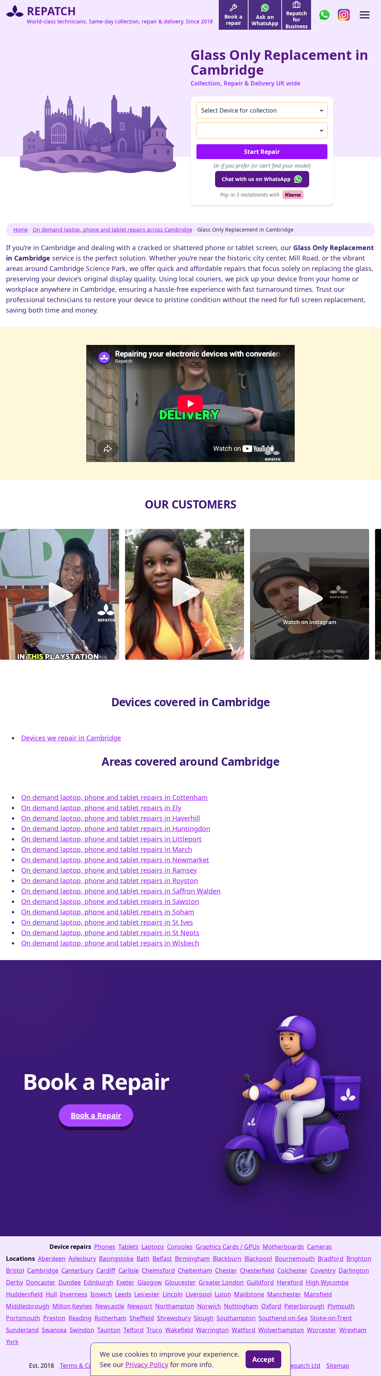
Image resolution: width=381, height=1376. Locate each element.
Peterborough (304, 1306)
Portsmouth (23, 1318)
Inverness (73, 1294)
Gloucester (180, 1282)
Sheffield (141, 1318)
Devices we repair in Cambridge (71, 737)
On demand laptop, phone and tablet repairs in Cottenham (114, 797)
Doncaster (40, 1282)
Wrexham (352, 1330)
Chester (226, 1270)
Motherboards (283, 1247)
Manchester (284, 1294)
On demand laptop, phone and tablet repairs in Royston (109, 880)
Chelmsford (158, 1270)
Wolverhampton (281, 1330)
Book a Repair (96, 1115)
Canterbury (77, 1270)
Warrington (212, 1330)
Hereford (290, 1282)
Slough (204, 1318)
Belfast (162, 1258)
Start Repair (262, 152)
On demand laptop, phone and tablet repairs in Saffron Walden (121, 890)
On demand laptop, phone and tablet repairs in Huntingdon (115, 828)
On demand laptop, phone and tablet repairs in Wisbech (110, 943)
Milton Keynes (72, 1306)
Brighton (358, 1258)
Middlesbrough (27, 1306)
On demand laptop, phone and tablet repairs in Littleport (111, 838)
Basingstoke (116, 1258)
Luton (223, 1294)
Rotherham (111, 1318)
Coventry (323, 1270)
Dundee (69, 1282)
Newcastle (109, 1306)
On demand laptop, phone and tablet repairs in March (106, 849)
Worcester (321, 1330)
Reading (80, 1318)
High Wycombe (327, 1282)
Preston (54, 1318)
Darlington (354, 1270)
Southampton (236, 1318)
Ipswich (101, 1294)
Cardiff (105, 1270)
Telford (134, 1330)
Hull (51, 1294)
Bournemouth (295, 1258)
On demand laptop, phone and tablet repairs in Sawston (110, 901)
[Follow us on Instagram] (344, 15)
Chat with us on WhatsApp (256, 179)
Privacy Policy (146, 1364)
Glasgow (149, 1282)
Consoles (180, 1247)
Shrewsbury (174, 1318)
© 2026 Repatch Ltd (293, 1366)
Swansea (54, 1330)
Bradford (330, 1258)
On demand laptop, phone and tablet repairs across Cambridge (112, 229)
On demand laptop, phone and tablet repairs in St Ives (107, 922)
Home (20, 229)
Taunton (109, 1330)
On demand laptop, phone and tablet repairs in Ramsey (109, 870)
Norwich (209, 1306)
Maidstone (249, 1294)
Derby (14, 1282)
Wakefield (179, 1330)
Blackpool (258, 1258)
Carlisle (128, 1270)
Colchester (292, 1270)
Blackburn (227, 1258)
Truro (154, 1330)
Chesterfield (257, 1270)
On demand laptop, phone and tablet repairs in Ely (101, 807)
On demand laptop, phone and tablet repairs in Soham (107, 911)
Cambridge (42, 1270)
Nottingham (241, 1306)
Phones (104, 1247)
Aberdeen (51, 1258)
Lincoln (173, 1294)
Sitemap (337, 1366)
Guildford (260, 1282)
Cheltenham (195, 1270)
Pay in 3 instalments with (249, 194)
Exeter (125, 1282)
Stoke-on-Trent (331, 1318)
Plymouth (341, 1306)
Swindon (82, 1330)
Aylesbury (82, 1258)
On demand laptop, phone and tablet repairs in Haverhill (110, 818)
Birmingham (192, 1258)
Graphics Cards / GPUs (228, 1247)
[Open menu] (364, 14)
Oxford (271, 1306)
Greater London (221, 1282)
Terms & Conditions (87, 1366)
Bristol (15, 1270)
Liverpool (199, 1294)
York (12, 1342)
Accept (263, 1359)
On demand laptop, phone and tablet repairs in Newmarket (115, 859)
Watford (243, 1330)
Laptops (152, 1247)
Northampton (174, 1306)
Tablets (128, 1247)
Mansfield (318, 1294)
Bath (143, 1258)
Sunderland (22, 1330)
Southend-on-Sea (283, 1318)
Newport (139, 1306)
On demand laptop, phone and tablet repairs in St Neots (110, 932)
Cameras (319, 1247)
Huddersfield (24, 1294)
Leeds (123, 1294)
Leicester (147, 1294)
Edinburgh (98, 1282)
